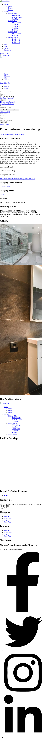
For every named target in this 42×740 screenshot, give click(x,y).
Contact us (7, 50)
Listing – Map (12, 13)
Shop (5, 46)
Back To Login (5, 112)
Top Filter (15, 24)
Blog (5, 44)
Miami (6, 520)
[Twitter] (7, 495)
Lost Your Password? (7, 98)
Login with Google (8, 104)
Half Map (15, 35)
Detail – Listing (13, 37)
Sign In (6, 86)
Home (6, 4)
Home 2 (10, 8)
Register (6, 88)
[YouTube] (8, 495)
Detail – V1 (16, 39)
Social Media (20, 134)
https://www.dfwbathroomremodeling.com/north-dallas (17, 179)
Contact (6, 79)
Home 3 (10, 10)
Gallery (13, 134)
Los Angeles (8, 518)
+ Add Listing (4, 53)
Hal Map (15, 30)
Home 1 (10, 6)
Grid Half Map (17, 17)
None (2, 194)
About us (7, 48)
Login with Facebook (8, 102)
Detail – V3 (16, 43)
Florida (6, 516)
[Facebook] (5, 495)
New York (7, 522)
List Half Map (16, 15)
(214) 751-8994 (5, 186)
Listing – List (12, 32)
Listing (6, 12)
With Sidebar (16, 22)
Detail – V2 (16, 41)
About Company (5, 134)
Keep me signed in (8, 96)
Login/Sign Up (5, 83)
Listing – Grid (12, 21)
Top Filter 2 (16, 26)
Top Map (15, 19)
